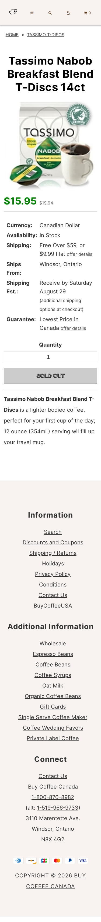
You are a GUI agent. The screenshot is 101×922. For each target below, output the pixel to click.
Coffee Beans (53, 664)
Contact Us (53, 595)
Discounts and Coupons (53, 542)
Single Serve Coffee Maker (52, 717)
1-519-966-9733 (57, 807)
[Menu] (32, 13)
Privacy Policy (53, 574)
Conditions (53, 584)
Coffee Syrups (52, 675)
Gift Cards (53, 706)
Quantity (50, 344)
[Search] (50, 13)
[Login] (68, 13)
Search (53, 532)
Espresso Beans (53, 654)
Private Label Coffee (53, 738)
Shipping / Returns (52, 553)
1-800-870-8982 (53, 797)
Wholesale (53, 643)
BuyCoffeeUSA (53, 605)
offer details (79, 254)
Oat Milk (52, 685)
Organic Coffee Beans (53, 696)
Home (12, 34)
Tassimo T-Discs (45, 34)
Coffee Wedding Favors (53, 728)
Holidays (53, 563)
